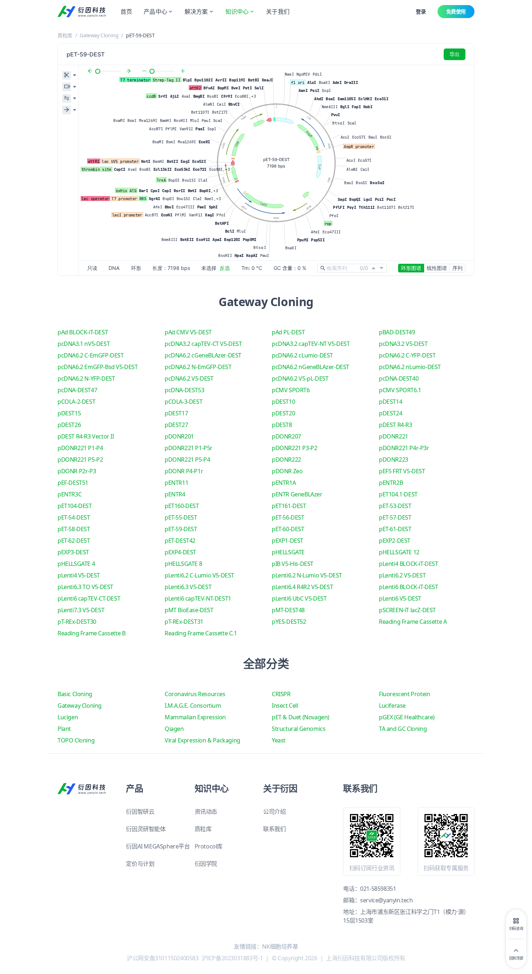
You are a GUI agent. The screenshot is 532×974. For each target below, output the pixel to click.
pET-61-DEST (395, 529)
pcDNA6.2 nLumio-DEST (410, 367)
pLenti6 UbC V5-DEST (299, 598)
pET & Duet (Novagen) (300, 717)
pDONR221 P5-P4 (187, 459)
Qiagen (174, 729)
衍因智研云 (140, 812)
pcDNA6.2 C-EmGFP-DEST (91, 355)
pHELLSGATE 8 (183, 564)
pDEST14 (390, 402)
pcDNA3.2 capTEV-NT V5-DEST (311, 344)
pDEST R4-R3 (395, 425)
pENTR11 (176, 483)
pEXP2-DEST (394, 541)
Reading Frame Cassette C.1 (201, 633)
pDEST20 (283, 413)
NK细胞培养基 (280, 946)
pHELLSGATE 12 (399, 552)
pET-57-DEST (395, 517)
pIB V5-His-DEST (292, 564)
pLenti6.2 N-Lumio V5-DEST (307, 575)
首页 (126, 12)
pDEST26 (69, 425)
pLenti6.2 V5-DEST (402, 575)
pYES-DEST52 (289, 622)
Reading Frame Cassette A (413, 622)
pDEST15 (69, 413)
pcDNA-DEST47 (77, 390)
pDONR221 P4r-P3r (404, 448)
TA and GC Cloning (403, 729)
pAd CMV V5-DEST (188, 332)
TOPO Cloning (76, 740)
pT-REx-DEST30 (77, 622)
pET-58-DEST (74, 529)
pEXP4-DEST (180, 552)
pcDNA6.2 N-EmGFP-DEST (198, 367)
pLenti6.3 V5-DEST (188, 587)
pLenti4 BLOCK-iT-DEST (408, 564)
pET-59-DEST (181, 529)
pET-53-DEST (395, 506)
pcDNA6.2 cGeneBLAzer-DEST (203, 355)
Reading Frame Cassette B (91, 633)
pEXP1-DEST (287, 541)
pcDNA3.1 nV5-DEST (84, 344)
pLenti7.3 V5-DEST (81, 610)
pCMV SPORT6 (291, 390)
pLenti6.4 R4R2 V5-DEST (302, 587)
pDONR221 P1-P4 (80, 448)
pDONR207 (286, 436)
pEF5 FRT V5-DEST (402, 471)
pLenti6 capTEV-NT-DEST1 (198, 598)
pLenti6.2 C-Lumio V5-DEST (199, 575)
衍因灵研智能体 (145, 829)
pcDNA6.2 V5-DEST (189, 378)
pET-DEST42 (180, 541)
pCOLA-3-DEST (183, 402)
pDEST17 (176, 413)
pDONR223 (393, 459)
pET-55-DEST (181, 517)
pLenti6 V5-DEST (400, 598)
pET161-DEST (289, 506)
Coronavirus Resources (195, 694)
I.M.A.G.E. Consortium (193, 706)
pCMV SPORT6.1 (400, 390)
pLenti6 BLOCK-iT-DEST (408, 587)
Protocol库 (209, 846)
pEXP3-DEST (73, 552)
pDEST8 (282, 425)
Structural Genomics (298, 729)
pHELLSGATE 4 (76, 564)
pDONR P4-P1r (184, 471)
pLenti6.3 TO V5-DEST (85, 587)
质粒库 (65, 35)
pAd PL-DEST (288, 332)
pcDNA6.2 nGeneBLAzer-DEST (310, 367)
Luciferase (392, 706)
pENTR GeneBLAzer (297, 494)
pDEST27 (176, 425)
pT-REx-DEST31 (184, 622)
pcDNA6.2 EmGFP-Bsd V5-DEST (98, 367)
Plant (64, 729)
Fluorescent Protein (404, 694)
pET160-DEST (182, 506)
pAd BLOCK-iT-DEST (83, 332)
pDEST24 (390, 413)
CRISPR (281, 694)
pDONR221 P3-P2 (294, 448)
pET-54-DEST (74, 517)
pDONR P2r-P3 (77, 471)
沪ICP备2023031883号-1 (232, 958)
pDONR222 (286, 459)
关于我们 (278, 12)
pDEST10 (283, 402)
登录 (421, 11)
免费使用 (456, 11)
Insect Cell (285, 706)
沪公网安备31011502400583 (162, 958)
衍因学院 (206, 864)
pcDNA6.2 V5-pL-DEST (300, 378)
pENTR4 (175, 494)
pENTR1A (284, 483)
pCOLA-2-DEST (76, 402)
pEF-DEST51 (73, 483)
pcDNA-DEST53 (184, 390)
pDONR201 (179, 436)
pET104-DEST (75, 506)
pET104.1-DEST (398, 494)
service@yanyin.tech (386, 900)
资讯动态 (206, 812)
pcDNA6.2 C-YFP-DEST (407, 355)
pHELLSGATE (288, 552)
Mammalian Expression (195, 717)
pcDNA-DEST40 (398, 378)
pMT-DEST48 (288, 610)
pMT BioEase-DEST (189, 610)
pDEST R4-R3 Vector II (86, 436)
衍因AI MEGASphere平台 (158, 846)
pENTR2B (391, 483)
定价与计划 (140, 864)
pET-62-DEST (74, 541)
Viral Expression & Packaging (202, 740)
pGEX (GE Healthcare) (407, 717)
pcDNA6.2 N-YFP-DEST (86, 378)
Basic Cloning (75, 694)
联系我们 (274, 829)
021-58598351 (378, 889)
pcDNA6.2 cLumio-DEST (302, 355)
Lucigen (68, 717)
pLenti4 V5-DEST (79, 575)
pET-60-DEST (288, 529)
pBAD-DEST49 (397, 332)
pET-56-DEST (288, 517)
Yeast (279, 740)
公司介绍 (274, 812)
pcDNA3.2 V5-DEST (403, 344)
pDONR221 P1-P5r (188, 448)
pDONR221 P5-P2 (80, 459)
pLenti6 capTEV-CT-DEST (89, 598)
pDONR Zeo (287, 471)
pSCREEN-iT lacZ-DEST (407, 610)
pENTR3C (69, 494)
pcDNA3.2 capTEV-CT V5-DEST (203, 344)
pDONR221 (393, 436)
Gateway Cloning (99, 35)
